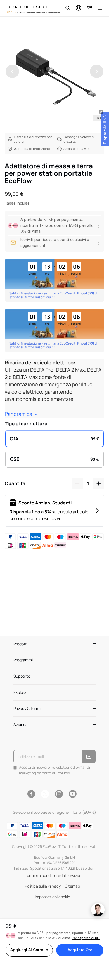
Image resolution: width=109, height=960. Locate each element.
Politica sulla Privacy (43, 886)
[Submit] (89, 756)
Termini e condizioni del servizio (52, 875)
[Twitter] (45, 794)
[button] (105, 129)
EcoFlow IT (51, 846)
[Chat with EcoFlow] (98, 909)
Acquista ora (80, 950)
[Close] (101, 112)
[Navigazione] (100, 7)
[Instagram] (59, 794)
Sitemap (72, 886)
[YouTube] (72, 794)
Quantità (15, 483)
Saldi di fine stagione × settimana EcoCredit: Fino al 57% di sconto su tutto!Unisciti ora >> (53, 295)
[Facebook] (31, 794)
